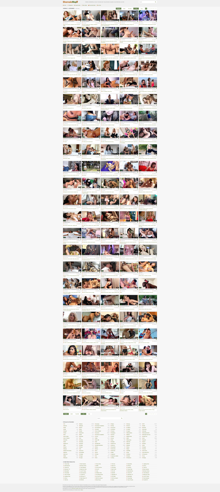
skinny (71, 175)
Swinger (144, 447)
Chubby (81, 445)
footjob (107, 158)
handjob (87, 24)
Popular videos (77, 5)
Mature (128, 434)
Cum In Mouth (98, 431)
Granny (112, 436)
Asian (65, 432)
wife (72, 74)
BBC (144, 141)
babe (154, 41)
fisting (84, 242)
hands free (107, 309)
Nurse (128, 447)
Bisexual (65, 457)
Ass (65, 434)
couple (136, 74)
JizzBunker (79, 39)
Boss (81, 429)
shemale (68, 24)
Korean (128, 425)
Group (112, 438)
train (106, 242)
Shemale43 (67, 471)
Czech (97, 436)
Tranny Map (67, 472)
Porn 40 (113, 471)
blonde (152, 74)
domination (78, 24)
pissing (84, 24)
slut (92, 225)
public (103, 24)
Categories (70, 5)
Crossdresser (98, 427)
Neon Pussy (98, 479)
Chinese (81, 443)
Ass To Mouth (66, 438)
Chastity (81, 441)
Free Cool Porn (99, 467)
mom (124, 74)
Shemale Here (67, 465)
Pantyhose (129, 457)
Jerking (112, 457)
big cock (65, 24)
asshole (84, 208)
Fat (96, 455)
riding (114, 74)
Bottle (81, 431)
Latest (124, 8)
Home (64, 5)
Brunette (81, 436)
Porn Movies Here (99, 474)
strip (95, 74)
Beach (65, 447)
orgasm (110, 292)
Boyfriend (81, 432)
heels (132, 208)
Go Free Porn (98, 476)
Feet (96, 457)
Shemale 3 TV (67, 469)
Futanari (112, 431)
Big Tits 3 (113, 465)
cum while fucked (104, 59)
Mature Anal (129, 436)
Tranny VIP (67, 467)
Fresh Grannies (83, 472)
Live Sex (99, 5)
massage (112, 24)
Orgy (128, 452)
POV (71, 108)
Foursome (113, 427)
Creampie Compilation (100, 425)
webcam (135, 41)
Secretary (144, 429)
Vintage (144, 457)
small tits (125, 41)
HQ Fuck (113, 463)
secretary (94, 409)
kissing (112, 141)
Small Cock (145, 436)
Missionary (129, 439)
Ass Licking (66, 436)
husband (79, 74)
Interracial (113, 450)
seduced (102, 410)
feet (115, 158)
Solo (144, 438)
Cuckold (97, 429)
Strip (144, 445)
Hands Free (113, 443)
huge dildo (122, 309)
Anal (65, 427)
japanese (89, 225)
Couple (81, 457)
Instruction (113, 448)
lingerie (73, 41)
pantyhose (87, 409)
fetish (144, 41)
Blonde (81, 423)
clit (140, 24)
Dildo (96, 438)
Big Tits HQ (114, 469)
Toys (144, 455)
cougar (64, 276)
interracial (116, 24)
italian (68, 309)
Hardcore (113, 445)
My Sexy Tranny (83, 465)
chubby (68, 41)
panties (77, 242)
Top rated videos (92, 5)
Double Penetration (99, 445)
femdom (150, 409)
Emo (96, 450)
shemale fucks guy (110, 275)
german (126, 208)
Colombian (82, 452)
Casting (81, 439)
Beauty (65, 448)
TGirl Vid (66, 479)
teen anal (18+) (122, 377)
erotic (115, 409)
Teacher (144, 448)
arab (65, 292)
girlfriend (121, 42)
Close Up (81, 450)
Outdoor (128, 454)
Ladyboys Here (67, 476)
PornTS (97, 469)
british (155, 158)
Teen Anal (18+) (146, 452)
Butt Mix (113, 472)
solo (132, 41)
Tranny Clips (67, 463)
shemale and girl (106, 25)
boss (95, 376)
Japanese (113, 454)
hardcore (64, 42)
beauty (152, 141)
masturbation (87, 25)
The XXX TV (82, 474)
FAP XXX (82, 479)
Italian (112, 452)
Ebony (97, 448)
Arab (65, 429)
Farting (97, 454)
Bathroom (66, 443)
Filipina (112, 423)
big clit (155, 24)
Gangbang (113, 432)
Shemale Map (70, 2)
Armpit (65, 431)
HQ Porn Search (115, 478)
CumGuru (129, 467)
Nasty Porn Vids (83, 469)
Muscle (128, 443)
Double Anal (98, 443)
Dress (97, 447)
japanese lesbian (85, 193)
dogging (92, 24)
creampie (103, 41)
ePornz (66, 478)
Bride (81, 434)
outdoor (155, 91)
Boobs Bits (130, 463)
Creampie (97, 423)
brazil (87, 158)
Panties (128, 455)
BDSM (64, 25)
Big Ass (65, 452)
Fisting (112, 425)
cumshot (83, 25)
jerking (114, 108)
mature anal (144, 175)
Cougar (81, 455)
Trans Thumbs (67, 474)
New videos (84, 5)
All (136, 8)
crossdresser (152, 158)
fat (67, 242)
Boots (81, 427)
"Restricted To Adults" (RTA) (76, 488)
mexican (65, 175)
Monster (128, 441)
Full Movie (113, 429)
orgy (156, 175)
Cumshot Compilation (100, 434)
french (69, 91)
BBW (110, 41)
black (86, 74)
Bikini (65, 455)
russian (146, 24)
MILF (74, 74)
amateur (127, 24)
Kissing (128, 423)
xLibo (97, 471)
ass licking (74, 359)
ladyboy (68, 158)
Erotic (97, 452)
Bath (65, 441)
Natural (128, 445)
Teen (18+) (145, 450)
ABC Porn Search (99, 478)
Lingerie (128, 431)
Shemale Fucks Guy (146, 434)
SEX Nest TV (114, 474)
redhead (115, 292)
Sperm (144, 441)
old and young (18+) (133, 242)
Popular (118, 8)
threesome (109, 24)
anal (75, 24)
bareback (123, 142)
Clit (80, 448)
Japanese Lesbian (114, 455)
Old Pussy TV (82, 476)
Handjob (112, 441)
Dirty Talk (97, 439)
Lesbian (128, 429)
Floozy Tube (98, 463)
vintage (130, 24)
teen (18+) (143, 24)
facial (126, 409)
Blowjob (81, 425)
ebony (84, 74)
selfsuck (95, 342)
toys (129, 309)
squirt (71, 74)
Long (141, 8)
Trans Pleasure (83, 467)
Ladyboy (128, 427)
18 (66, 92)
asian (146, 41)
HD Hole (129, 465)
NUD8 (97, 465)
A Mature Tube (99, 472)
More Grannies (83, 463)
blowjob (105, 24)
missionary (69, 376)
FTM (133, 24)
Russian (144, 427)
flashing (64, 92)
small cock (122, 141)
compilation (72, 24)
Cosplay (81, 454)
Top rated (129, 8)
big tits (102, 25)
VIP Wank (114, 476)
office (76, 74)
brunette (74, 175)
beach (146, 91)
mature (122, 74)
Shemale (144, 431)
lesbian (65, 41)
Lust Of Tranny (83, 471)
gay (83, 41)
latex (70, 309)
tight (98, 208)
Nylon (128, 448)
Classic (81, 447)
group (93, 91)
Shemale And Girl (146, 432)
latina (64, 176)
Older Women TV (83, 478)
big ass (108, 41)
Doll (96, 441)
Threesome (145, 454)
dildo (112, 41)
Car (80, 438)
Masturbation (129, 432)
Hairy (112, 439)
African (65, 425)
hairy (125, 242)
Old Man (128, 450)
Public (144, 425)
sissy (146, 209)
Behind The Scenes (67, 450)
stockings (103, 342)
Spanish (144, 439)
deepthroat (91, 342)
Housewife (113, 447)
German (112, 434)
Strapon (144, 443)
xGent (113, 479)
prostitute (84, 175)
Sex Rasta (114, 467)
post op (146, 141)
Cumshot (97, 432)
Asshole (65, 439)
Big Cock (65, 454)
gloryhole (143, 410)
